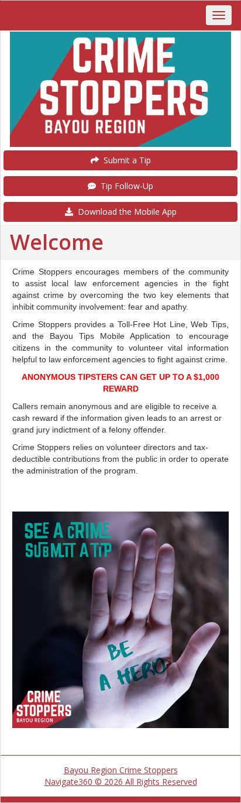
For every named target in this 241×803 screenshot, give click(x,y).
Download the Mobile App (125, 211)
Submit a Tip (125, 160)
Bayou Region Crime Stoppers (121, 769)
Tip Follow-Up (124, 185)
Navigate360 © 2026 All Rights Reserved (120, 781)
